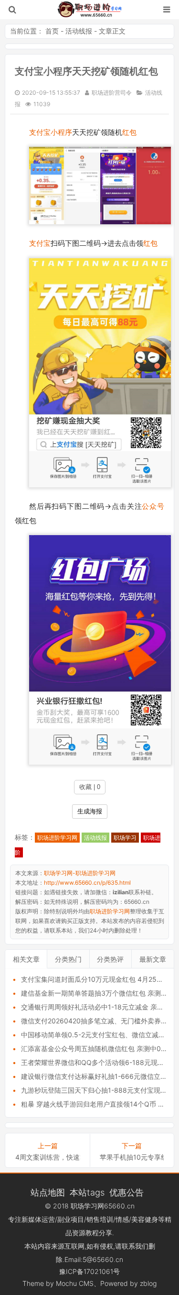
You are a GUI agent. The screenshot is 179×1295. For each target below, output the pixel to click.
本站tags (87, 1192)
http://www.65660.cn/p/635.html (87, 882)
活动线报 (78, 31)
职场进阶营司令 (112, 92)
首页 (52, 31)
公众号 (153, 506)
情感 (122, 1219)
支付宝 (40, 132)
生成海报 (89, 811)
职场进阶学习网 (57, 837)
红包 (129, 132)
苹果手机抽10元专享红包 (132, 1157)
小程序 (61, 132)
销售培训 (99, 1219)
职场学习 (125, 837)
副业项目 (70, 1219)
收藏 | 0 (89, 786)
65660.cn (119, 1206)
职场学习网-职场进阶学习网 (89, 9)
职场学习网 (87, 1206)
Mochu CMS (75, 1283)
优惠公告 (126, 1192)
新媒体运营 (38, 1219)
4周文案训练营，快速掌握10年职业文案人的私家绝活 (47, 1157)
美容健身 (144, 1219)
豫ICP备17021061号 (89, 1271)
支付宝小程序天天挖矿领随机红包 (86, 71)
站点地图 (48, 1192)
